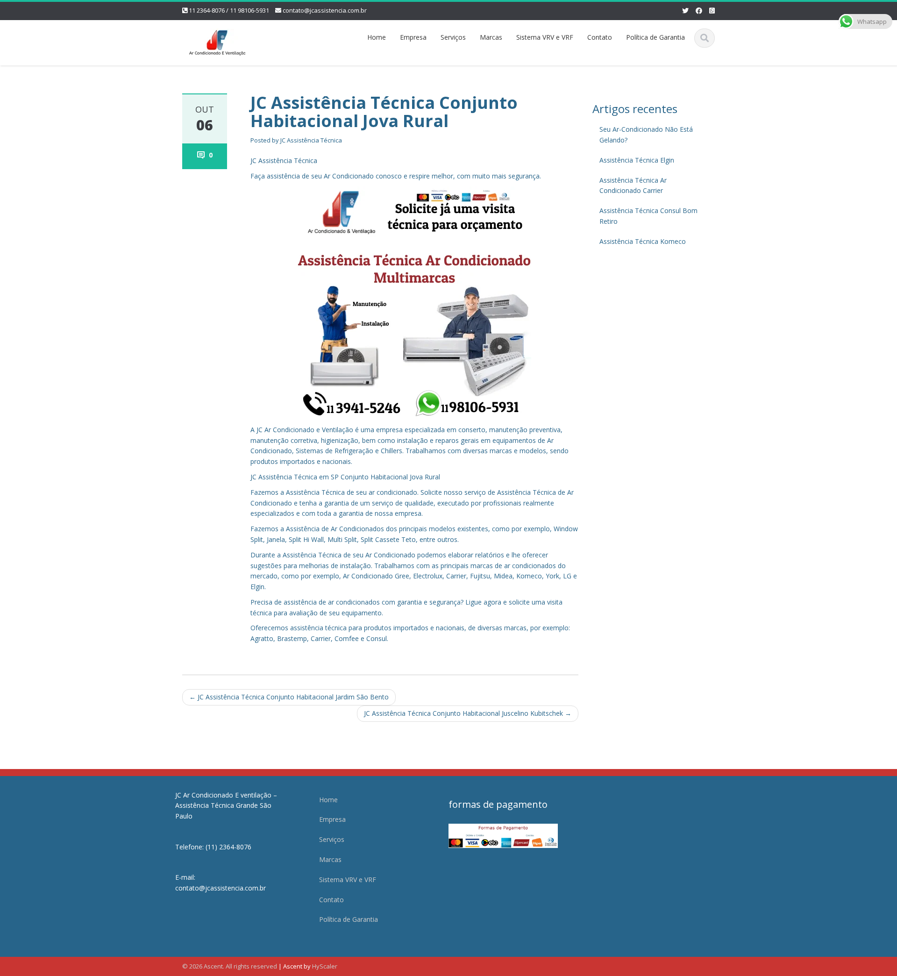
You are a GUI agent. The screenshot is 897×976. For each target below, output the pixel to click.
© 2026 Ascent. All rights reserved (229, 966)
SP (336, 476)
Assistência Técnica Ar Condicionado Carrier (633, 185)
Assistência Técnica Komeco (642, 241)
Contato (599, 37)
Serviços (453, 37)
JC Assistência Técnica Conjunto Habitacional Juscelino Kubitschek (467, 713)
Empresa (413, 37)
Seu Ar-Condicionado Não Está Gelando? (646, 134)
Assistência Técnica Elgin (636, 160)
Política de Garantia (655, 37)
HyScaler (324, 966)
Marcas (491, 37)
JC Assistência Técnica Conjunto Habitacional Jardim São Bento (289, 696)
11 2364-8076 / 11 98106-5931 (229, 10)
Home (376, 37)
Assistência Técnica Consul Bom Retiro (648, 216)
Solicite (431, 492)
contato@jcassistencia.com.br (325, 10)
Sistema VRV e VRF (544, 37)
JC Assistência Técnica (311, 140)
